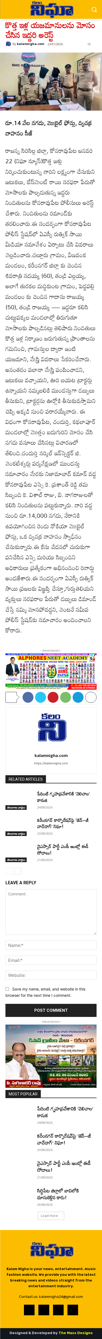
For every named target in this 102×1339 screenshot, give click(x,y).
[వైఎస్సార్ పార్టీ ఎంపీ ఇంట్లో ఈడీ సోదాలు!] (19, 852)
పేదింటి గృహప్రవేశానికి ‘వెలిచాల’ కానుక (63, 797)
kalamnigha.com (30, 44)
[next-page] (17, 871)
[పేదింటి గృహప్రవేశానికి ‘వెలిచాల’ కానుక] (19, 800)
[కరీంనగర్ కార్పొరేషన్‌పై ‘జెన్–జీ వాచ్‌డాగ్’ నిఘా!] (19, 826)
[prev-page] (8, 871)
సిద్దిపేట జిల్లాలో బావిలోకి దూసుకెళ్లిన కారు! (58, 1194)
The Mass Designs (75, 1333)
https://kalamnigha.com (51, 763)
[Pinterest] (53, 697)
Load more (49, 1215)
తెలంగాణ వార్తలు (16, 807)
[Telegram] (78, 697)
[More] (91, 697)
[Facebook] (28, 697)
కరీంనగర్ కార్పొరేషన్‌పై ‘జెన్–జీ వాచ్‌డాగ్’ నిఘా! (63, 823)
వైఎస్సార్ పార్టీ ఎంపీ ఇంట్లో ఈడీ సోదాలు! (62, 849)
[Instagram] (43, 1310)
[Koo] (58, 1310)
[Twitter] (40, 697)
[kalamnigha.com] (9, 44)
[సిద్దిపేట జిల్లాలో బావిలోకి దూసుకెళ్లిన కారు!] (19, 1196)
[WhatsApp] (65, 697)
